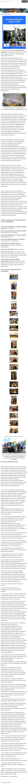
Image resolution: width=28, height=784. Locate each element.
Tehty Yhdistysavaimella (5, 781)
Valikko (25, 1)
